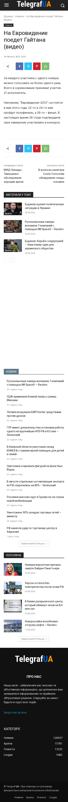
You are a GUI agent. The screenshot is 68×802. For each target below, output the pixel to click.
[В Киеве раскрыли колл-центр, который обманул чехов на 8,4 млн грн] (13, 606)
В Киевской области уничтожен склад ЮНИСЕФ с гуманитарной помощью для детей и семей (35, 450)
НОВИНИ (11, 371)
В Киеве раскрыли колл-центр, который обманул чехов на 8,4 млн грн (44, 605)
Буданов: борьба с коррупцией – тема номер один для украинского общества (44, 245)
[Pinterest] (37, 66)
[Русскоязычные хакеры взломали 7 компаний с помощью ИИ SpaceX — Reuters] (13, 226)
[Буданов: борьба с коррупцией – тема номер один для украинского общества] (13, 245)
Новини (19, 16)
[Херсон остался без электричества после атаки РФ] (13, 587)
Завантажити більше (32, 543)
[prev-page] (6, 259)
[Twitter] (28, 66)
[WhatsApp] (45, 66)
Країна (8, 213)
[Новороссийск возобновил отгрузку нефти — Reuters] (13, 626)
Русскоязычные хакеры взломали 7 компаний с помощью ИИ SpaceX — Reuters (44, 225)
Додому (8, 16)
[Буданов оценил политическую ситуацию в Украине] (13, 209)
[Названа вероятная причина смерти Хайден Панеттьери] (13, 569)
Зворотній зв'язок (15, 712)
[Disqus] (34, 315)
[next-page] (12, 259)
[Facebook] (19, 66)
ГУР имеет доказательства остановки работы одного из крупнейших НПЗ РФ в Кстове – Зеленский (35, 431)
